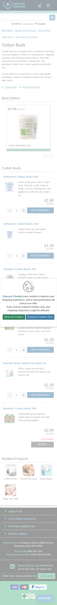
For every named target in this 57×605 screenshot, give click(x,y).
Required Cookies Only (40, 317)
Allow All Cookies (13, 317)
